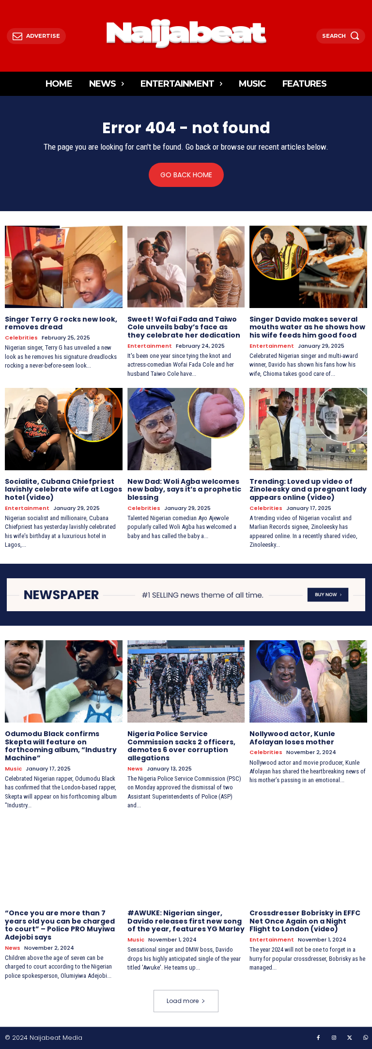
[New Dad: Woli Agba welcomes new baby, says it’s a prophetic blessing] (186, 429)
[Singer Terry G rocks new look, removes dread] (64, 267)
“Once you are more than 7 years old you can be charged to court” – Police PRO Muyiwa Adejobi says (60, 925)
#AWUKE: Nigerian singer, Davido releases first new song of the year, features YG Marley (186, 921)
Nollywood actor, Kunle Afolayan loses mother (292, 738)
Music (13, 769)
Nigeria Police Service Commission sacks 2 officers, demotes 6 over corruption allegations (181, 746)
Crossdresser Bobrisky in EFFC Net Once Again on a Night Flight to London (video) (304, 921)
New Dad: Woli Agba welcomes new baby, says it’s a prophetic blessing (184, 490)
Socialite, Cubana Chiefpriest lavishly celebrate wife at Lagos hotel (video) (63, 490)
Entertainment (149, 346)
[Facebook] (318, 1038)
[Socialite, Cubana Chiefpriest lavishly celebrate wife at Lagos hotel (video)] (64, 429)
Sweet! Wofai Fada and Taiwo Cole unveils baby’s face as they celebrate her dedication (183, 327)
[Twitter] (349, 1038)
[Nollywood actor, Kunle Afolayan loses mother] (308, 681)
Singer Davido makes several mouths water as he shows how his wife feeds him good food (307, 327)
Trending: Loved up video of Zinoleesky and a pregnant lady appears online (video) (308, 490)
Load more (183, 1001)
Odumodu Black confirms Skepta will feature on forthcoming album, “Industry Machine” (61, 746)
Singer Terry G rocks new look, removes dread (61, 323)
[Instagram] (334, 1038)
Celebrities (21, 338)
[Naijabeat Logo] (186, 33)
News (135, 769)
